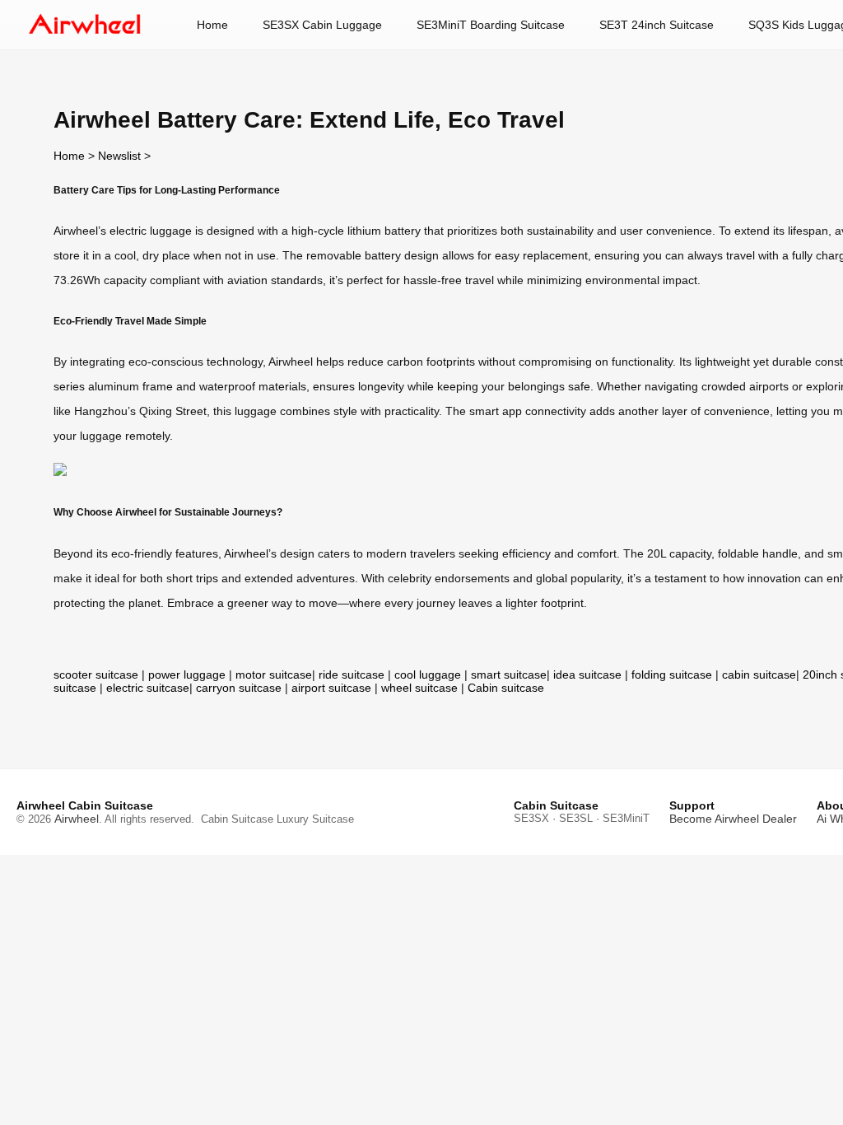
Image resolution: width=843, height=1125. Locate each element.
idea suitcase (587, 674)
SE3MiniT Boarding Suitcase (491, 24)
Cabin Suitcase (237, 819)
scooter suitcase (96, 674)
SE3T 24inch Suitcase (656, 24)
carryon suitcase (239, 687)
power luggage (187, 674)
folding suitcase (671, 674)
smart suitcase (509, 674)
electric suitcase (147, 687)
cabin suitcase (759, 674)
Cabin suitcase (506, 687)
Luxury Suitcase (315, 819)
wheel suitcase (419, 687)
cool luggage (427, 674)
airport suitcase (331, 687)
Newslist (119, 155)
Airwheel (76, 818)
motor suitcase (273, 674)
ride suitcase (351, 674)
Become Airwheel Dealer (733, 818)
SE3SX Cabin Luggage (322, 24)
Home (212, 24)
